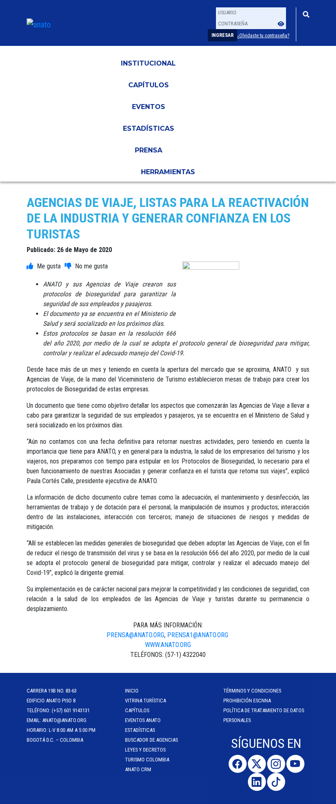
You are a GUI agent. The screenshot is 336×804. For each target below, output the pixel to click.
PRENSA (148, 150)
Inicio (131, 691)
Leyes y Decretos (145, 750)
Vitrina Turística (145, 700)
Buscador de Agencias (151, 740)
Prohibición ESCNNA (247, 700)
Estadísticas (148, 128)
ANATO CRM (138, 769)
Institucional (148, 63)
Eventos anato (143, 720)
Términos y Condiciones (252, 691)
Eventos (148, 107)
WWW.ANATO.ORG (168, 645)
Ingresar (222, 35)
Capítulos (148, 85)
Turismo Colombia (147, 759)
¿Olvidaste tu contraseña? (263, 36)
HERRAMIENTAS (168, 172)
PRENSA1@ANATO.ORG (198, 635)
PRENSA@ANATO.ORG (135, 635)
